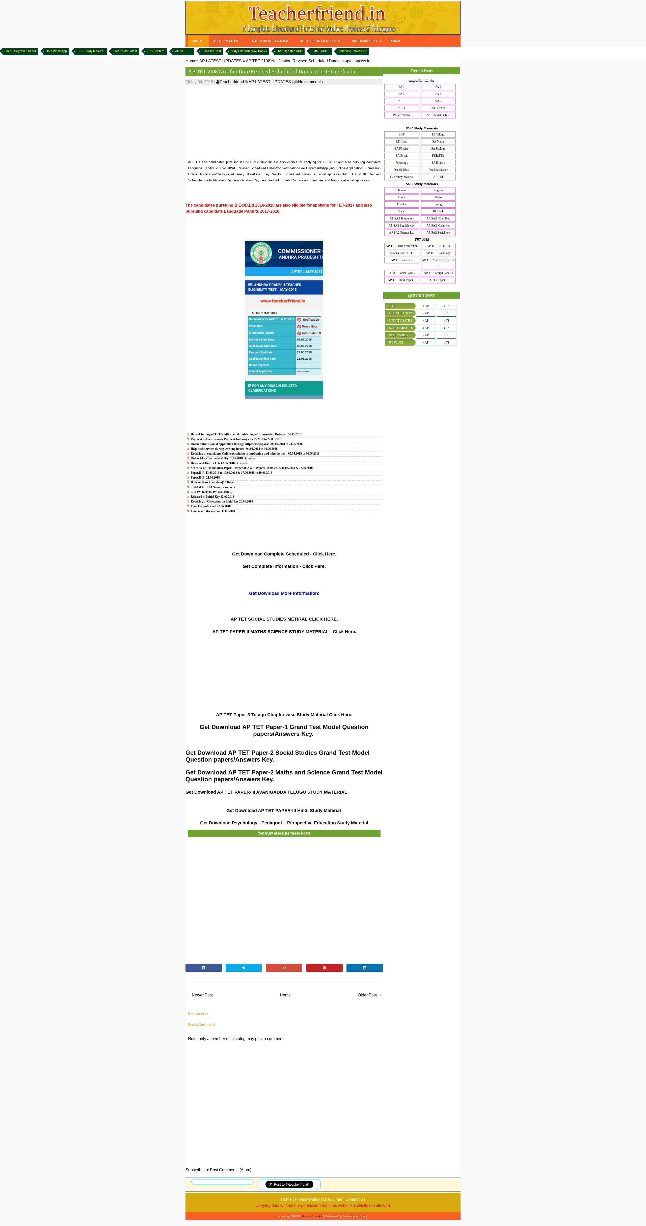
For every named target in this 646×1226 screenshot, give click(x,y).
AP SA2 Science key (401, 232)
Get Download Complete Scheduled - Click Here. (284, 553)
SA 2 (438, 101)
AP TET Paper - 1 (402, 260)
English (438, 190)
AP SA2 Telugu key (402, 218)
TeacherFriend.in (312, 1216)
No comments (310, 82)
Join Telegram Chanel (21, 51)
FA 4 (438, 94)
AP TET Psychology (438, 253)
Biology (438, 204)
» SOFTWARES (397, 335)
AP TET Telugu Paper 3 (438, 273)
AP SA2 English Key (402, 225)
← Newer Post (200, 995)
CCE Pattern (156, 51)
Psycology (401, 162)
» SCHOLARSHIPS (400, 328)
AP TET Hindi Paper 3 (401, 280)
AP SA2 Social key (438, 232)
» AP (426, 306)
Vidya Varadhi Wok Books (249, 51)
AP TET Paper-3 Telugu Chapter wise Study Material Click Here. (284, 714)
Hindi (401, 197)
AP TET (438, 177)
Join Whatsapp (56, 51)
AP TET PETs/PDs (438, 246)
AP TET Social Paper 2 (402, 273)
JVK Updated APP (289, 51)
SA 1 (402, 101)
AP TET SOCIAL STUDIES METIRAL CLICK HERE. (284, 619)
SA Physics (402, 148)
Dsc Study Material (401, 177)
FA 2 (438, 87)
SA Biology (438, 148)
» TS (446, 306)
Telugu (402, 190)
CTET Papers (438, 280)
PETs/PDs (438, 155)
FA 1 (402, 87)
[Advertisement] (284, 122)
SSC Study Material (90, 51)
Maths (438, 197)
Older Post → (370, 995)
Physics (401, 204)
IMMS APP (320, 51)
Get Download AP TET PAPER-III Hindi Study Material (284, 810)
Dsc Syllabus (402, 170)
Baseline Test (211, 51)
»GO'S (391, 306)
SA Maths (438, 141)
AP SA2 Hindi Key (438, 218)
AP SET (180, 51)
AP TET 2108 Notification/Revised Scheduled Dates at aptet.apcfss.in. (272, 71)
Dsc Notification (438, 170)
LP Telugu (438, 134)
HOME (200, 41)
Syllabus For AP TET (402, 253)
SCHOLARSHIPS (364, 41)
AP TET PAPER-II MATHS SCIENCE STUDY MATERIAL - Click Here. (284, 631)
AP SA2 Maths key (438, 225)
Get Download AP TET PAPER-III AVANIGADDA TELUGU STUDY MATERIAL (266, 792)
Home (285, 995)
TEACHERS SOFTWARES (269, 41)
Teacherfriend (232, 82)
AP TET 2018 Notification (402, 246)
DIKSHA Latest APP (353, 51)
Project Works (401, 115)
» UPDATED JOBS (399, 320)
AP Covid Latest (126, 51)
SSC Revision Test (438, 115)
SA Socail (402, 155)
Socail (401, 211)
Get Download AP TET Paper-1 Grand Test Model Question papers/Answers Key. (284, 730)
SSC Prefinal (438, 108)
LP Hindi (401, 141)
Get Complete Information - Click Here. (284, 566)
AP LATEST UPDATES (270, 82)
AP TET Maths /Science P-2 (438, 263)
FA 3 (402, 94)
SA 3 (402, 108)
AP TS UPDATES (225, 41)
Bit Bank (438, 211)
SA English (438, 162)
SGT (402, 134)
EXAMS (394, 41)
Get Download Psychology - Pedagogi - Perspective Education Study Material (284, 822)
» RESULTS (395, 342)
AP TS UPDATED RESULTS (320, 41)
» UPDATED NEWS (400, 313)
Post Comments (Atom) (230, 1170)
